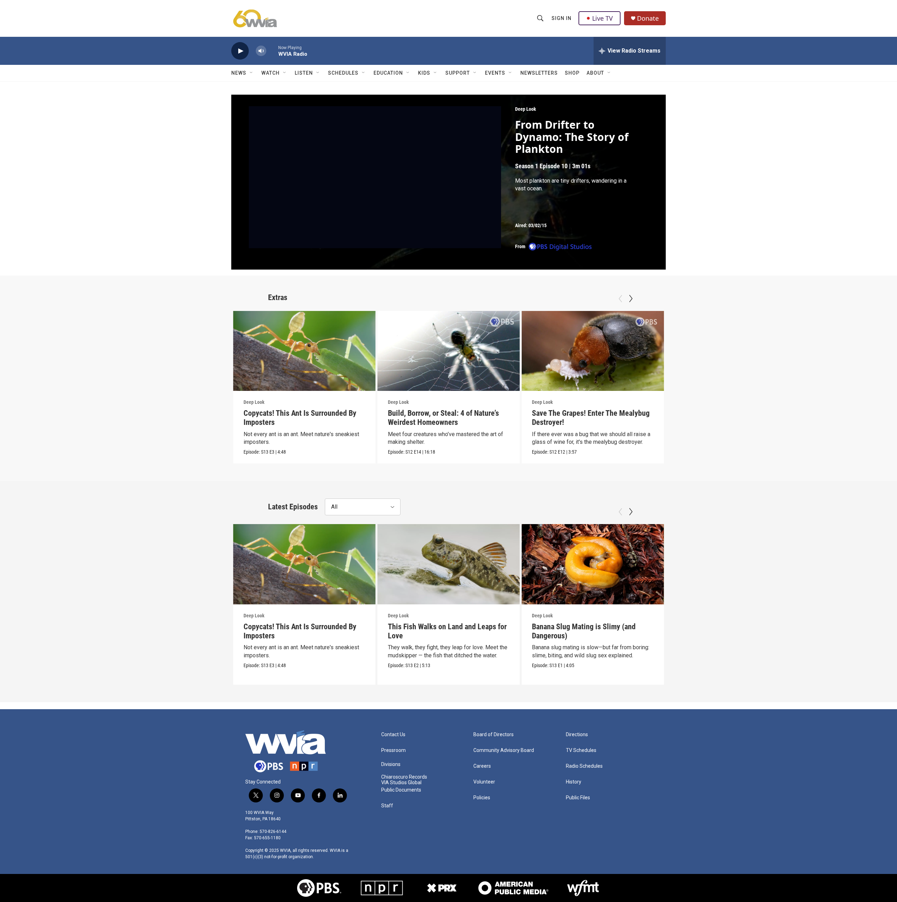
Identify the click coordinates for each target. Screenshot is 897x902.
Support (457, 73)
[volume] (261, 51)
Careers (482, 766)
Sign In (561, 18)
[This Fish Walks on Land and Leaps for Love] (448, 564)
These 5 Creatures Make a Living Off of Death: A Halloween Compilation (733, 418)
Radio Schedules (584, 766)
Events (495, 73)
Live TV (602, 18)
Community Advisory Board (503, 750)
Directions (577, 734)
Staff (387, 805)
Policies (481, 797)
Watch (270, 73)
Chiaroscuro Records (404, 777)
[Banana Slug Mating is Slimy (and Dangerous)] (592, 564)
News (238, 73)
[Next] (630, 299)
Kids (424, 73)
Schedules (343, 73)
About (595, 73)
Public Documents (401, 790)
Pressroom (393, 750)
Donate (648, 18)
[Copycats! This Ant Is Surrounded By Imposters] (304, 351)
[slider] (272, 50)
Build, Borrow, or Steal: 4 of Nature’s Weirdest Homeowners (443, 418)
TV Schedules (581, 750)
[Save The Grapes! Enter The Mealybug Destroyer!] (592, 351)
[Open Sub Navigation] (251, 73)
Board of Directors (493, 734)
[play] (240, 51)
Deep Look (525, 109)
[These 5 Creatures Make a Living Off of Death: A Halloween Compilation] (737, 351)
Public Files (578, 797)
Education (388, 73)
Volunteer (484, 782)
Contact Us (393, 734)
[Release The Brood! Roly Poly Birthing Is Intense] (737, 564)
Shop (572, 73)
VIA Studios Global (401, 782)
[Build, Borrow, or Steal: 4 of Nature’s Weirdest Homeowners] (448, 351)
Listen (304, 73)
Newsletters (539, 73)
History (573, 782)
